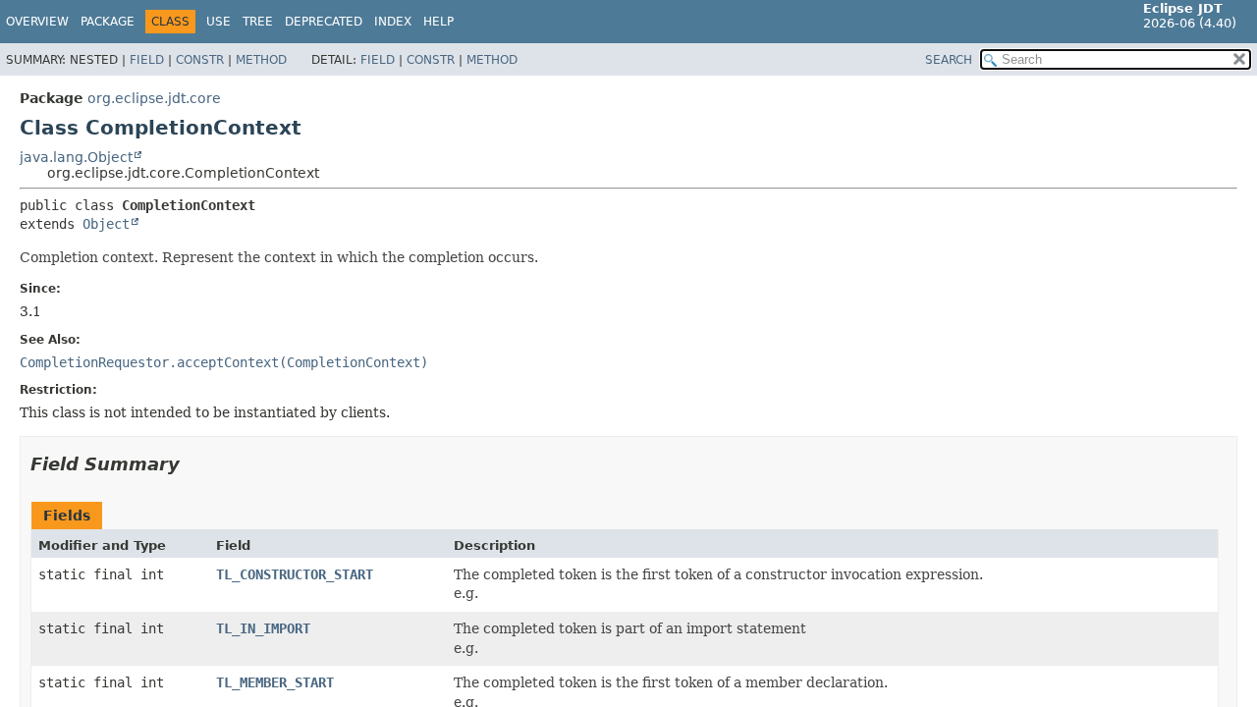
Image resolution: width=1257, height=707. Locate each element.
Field (147, 60)
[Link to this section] (193, 464)
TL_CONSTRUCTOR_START (294, 574)
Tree (258, 21)
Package (108, 21)
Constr (200, 60)
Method (261, 60)
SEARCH (948, 60)
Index (392, 21)
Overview (37, 21)
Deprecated (323, 21)
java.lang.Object (76, 157)
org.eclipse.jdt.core (154, 98)
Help (438, 21)
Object (106, 224)
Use (218, 21)
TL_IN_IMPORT (263, 628)
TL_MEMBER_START (275, 682)
